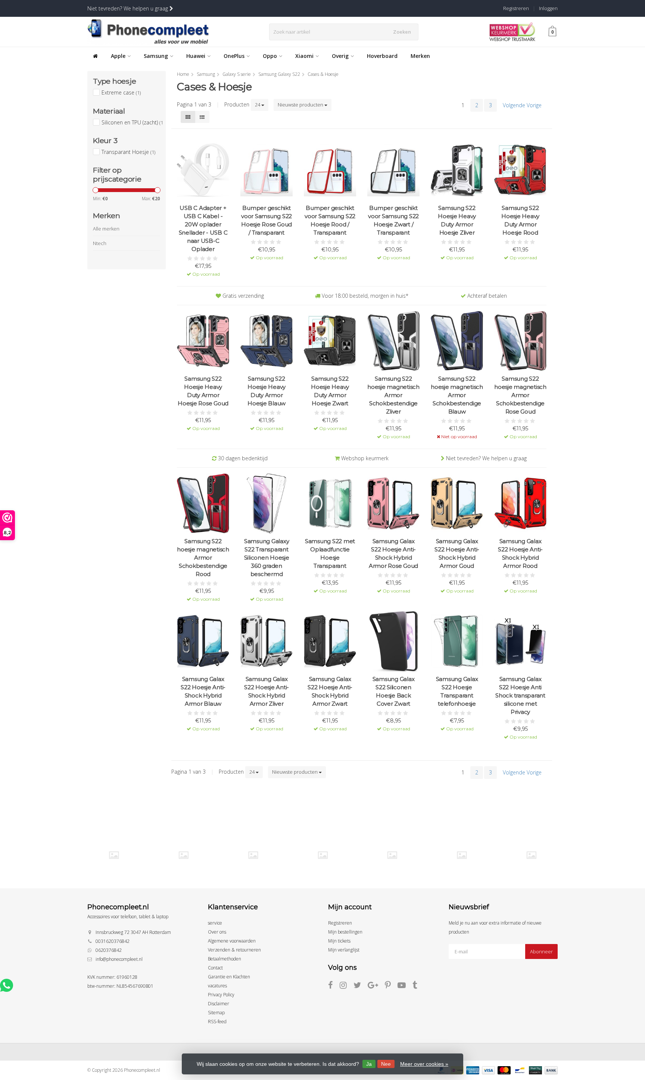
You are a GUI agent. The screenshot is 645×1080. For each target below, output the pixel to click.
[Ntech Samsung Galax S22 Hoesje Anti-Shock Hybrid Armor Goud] (457, 503)
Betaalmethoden (224, 959)
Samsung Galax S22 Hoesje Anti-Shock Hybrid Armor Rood (520, 553)
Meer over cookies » (424, 1064)
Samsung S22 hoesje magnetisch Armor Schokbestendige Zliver (393, 395)
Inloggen (548, 8)
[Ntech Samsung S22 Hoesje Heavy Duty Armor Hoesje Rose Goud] (203, 341)
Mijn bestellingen (345, 932)
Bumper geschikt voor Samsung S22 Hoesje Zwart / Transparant (393, 220)
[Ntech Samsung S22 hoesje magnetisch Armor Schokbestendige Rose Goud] (520, 341)
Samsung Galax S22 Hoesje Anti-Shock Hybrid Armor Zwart (330, 691)
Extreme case (121, 92)
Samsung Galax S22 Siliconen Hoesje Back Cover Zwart (394, 691)
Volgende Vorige (522, 105)
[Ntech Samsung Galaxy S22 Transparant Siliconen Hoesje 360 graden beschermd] (266, 503)
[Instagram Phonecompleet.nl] (346, 986)
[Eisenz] (183, 855)
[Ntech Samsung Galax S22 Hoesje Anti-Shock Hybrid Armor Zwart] (330, 641)
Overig (340, 55)
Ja (369, 1064)
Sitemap (216, 1012)
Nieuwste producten (301, 104)
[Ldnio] (253, 855)
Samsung (156, 55)
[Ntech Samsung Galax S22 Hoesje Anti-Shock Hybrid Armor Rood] (520, 503)
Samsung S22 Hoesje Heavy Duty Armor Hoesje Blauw (266, 391)
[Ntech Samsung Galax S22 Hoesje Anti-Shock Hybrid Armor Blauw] (203, 641)
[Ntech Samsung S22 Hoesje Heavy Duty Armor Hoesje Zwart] (330, 341)
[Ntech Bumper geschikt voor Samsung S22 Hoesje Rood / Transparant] (330, 170)
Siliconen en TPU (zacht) (132, 122)
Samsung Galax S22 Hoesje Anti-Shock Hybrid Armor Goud (456, 553)
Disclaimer (218, 1003)
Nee (386, 1064)
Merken (420, 55)
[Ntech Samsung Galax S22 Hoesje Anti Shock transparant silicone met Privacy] (520, 641)
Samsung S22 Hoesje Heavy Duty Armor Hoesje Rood (520, 220)
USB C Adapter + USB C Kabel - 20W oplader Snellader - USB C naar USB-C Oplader (203, 228)
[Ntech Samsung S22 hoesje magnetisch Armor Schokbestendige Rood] (203, 503)
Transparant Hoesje (128, 151)
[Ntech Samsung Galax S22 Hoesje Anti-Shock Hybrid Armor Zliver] (266, 641)
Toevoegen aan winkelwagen (203, 269)
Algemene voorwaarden (232, 941)
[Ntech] (392, 855)
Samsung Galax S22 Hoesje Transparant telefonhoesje (457, 691)
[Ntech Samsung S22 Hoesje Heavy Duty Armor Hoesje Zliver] (457, 170)
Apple (118, 55)
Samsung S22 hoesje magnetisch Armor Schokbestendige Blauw (457, 395)
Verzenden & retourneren (234, 950)
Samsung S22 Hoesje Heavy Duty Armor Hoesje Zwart (330, 391)
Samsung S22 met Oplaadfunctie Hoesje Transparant (330, 553)
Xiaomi (304, 55)
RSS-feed (217, 1021)
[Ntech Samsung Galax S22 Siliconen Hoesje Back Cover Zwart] (393, 641)
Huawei (195, 55)
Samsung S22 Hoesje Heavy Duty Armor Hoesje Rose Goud (203, 391)
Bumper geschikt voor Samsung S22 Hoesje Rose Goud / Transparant (266, 220)
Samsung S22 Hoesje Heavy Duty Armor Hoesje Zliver (457, 220)
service (215, 923)
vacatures (217, 985)
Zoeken (402, 31)
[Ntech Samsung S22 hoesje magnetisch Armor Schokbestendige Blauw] (457, 341)
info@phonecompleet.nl (119, 959)
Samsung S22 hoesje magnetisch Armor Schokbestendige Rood (203, 558)
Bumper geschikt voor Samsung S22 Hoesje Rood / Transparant (330, 220)
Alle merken (106, 228)
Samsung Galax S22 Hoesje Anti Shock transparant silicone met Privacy (520, 695)
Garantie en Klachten (229, 977)
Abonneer (541, 951)
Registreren (516, 8)
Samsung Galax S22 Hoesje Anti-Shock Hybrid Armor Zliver (266, 691)
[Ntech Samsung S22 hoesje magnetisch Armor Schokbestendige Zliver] (393, 341)
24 (258, 104)
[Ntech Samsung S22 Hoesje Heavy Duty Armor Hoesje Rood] (520, 170)
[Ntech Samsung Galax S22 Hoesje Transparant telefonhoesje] (457, 641)
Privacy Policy (221, 994)
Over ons (217, 932)
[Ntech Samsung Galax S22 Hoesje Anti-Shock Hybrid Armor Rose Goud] (393, 503)
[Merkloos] (322, 855)
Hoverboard (382, 55)
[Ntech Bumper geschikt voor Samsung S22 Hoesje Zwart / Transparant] (393, 170)
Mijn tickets (339, 941)
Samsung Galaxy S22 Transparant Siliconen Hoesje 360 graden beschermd (266, 558)
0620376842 (109, 950)
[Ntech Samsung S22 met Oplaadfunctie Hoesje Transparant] (330, 503)
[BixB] (113, 855)
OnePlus (234, 55)
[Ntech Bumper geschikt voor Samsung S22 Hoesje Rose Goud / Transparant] (266, 170)
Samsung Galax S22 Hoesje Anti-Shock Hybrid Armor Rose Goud (393, 553)
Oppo (270, 55)
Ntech (99, 243)
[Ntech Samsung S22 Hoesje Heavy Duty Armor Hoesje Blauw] (266, 341)
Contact (215, 968)
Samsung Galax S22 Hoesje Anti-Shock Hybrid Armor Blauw (203, 691)
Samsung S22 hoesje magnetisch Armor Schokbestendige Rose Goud (520, 395)
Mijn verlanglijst (343, 950)
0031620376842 (113, 941)
